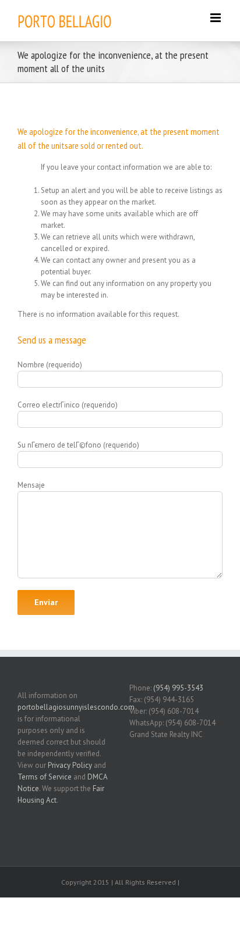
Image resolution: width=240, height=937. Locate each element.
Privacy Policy (70, 765)
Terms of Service (44, 777)
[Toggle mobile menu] (216, 18)
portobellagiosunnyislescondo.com (76, 707)
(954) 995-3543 (178, 688)
